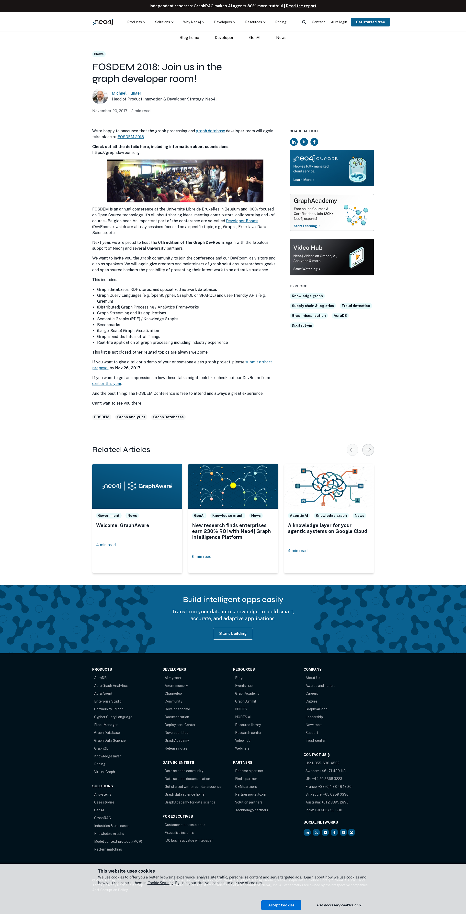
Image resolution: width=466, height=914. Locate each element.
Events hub (244, 686)
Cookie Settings (160, 882)
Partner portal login (250, 794)
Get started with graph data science (193, 787)
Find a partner (246, 779)
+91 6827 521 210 (328, 810)
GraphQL (101, 748)
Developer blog (177, 733)
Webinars (242, 748)
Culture (311, 701)
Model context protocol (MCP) (118, 841)
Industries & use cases (111, 826)
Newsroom (314, 725)
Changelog (173, 693)
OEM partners (246, 787)
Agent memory (176, 686)
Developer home (177, 709)
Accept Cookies (281, 905)
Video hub (242, 740)
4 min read (106, 545)
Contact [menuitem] (318, 22)
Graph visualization (309, 316)
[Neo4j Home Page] (103, 22)
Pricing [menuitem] (280, 22)
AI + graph (173, 678)
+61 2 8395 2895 (335, 802)
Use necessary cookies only (339, 905)
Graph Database (107, 733)
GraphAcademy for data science (190, 802)
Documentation (177, 717)
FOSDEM (101, 417)
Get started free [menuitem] (370, 22)
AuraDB (340, 316)
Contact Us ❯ (317, 755)
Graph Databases (168, 417)
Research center (248, 733)
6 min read (201, 556)
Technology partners (251, 810)
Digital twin (302, 325)
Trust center (316, 740)
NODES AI (243, 717)
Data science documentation (187, 779)
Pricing (99, 764)
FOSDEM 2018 (131, 137)
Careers (312, 693)
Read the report (301, 6)
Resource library (248, 725)
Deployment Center (180, 725)
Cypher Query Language (113, 717)
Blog (239, 678)
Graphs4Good (317, 709)
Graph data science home (185, 794)
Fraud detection (356, 306)
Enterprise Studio (108, 701)
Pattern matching (108, 849)
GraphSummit (245, 701)
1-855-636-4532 (326, 763)
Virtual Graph (104, 772)
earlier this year (106, 383)
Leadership (314, 717)
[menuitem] (136, 22)
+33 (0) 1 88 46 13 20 (335, 787)
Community (173, 701)
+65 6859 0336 (336, 794)
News (99, 54)
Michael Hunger (126, 93)
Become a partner (249, 771)
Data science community (184, 771)
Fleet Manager (106, 725)
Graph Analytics (131, 417)
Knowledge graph (307, 296)
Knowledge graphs (109, 834)
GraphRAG (102, 818)
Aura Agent (103, 693)
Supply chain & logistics (313, 306)
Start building (233, 633)
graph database (210, 131)
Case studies (104, 802)
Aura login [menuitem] (339, 22)
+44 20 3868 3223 (327, 779)
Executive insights (179, 833)
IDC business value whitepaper (189, 840)
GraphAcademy (177, 740)
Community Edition (109, 709)
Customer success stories (185, 825)
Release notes (176, 748)
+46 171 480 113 (333, 771)
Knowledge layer (107, 756)
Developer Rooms (242, 221)
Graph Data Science (110, 740)
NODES (241, 709)
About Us (313, 678)
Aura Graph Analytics (111, 686)
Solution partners (248, 802)
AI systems (102, 794)
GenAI (99, 810)
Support (312, 733)
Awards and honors (320, 686)
